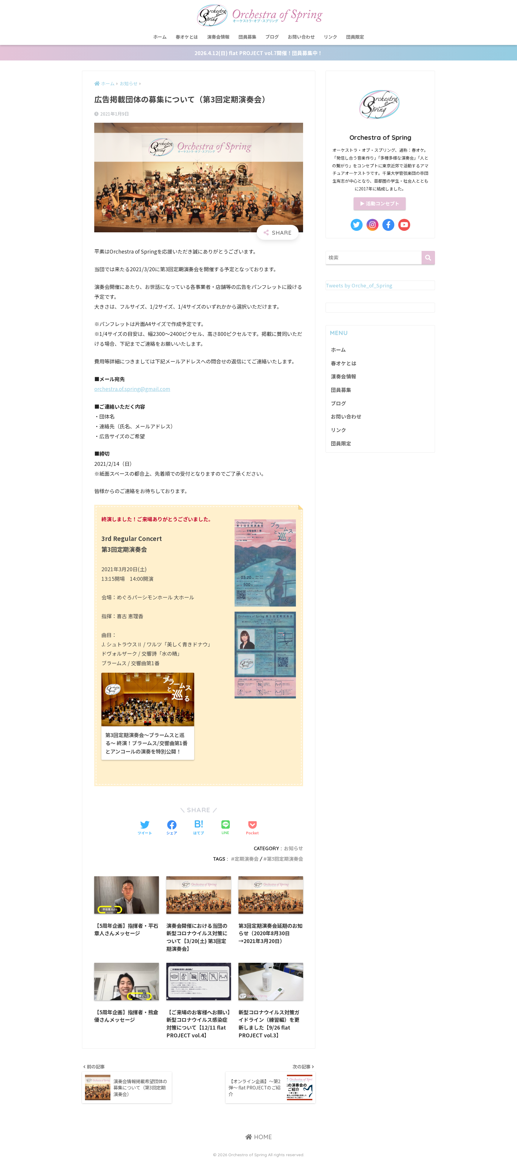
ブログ (272, 37)
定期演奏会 (246, 859)
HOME (262, 1137)
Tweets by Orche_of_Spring (359, 285)
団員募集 (247, 37)
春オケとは (187, 37)
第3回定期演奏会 (285, 859)
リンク (330, 37)
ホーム (160, 37)
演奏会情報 (218, 37)
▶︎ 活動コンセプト (379, 203)
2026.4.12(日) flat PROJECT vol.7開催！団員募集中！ (258, 53)
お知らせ (293, 848)
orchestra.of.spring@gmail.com (132, 388)
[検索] (428, 257)
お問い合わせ (301, 37)
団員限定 (355, 37)
